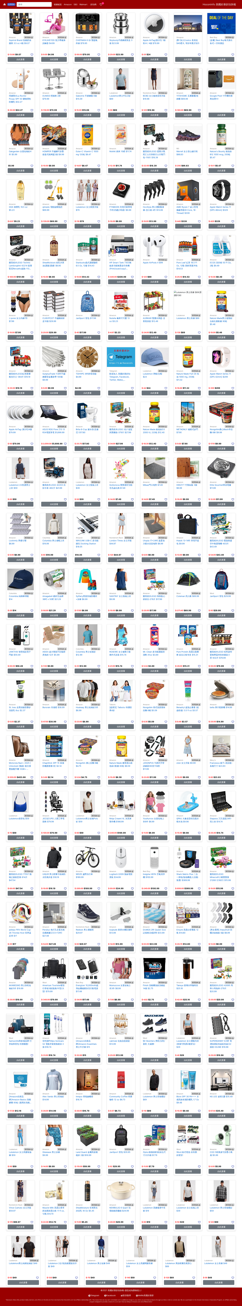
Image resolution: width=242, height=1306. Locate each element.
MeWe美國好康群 (146, 1295)
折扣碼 (93, 4)
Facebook (111, 1295)
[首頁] (4, 4)
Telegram (94, 1295)
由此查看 (21, 59)
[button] (11, 4)
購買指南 (28, 37)
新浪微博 (127, 1295)
